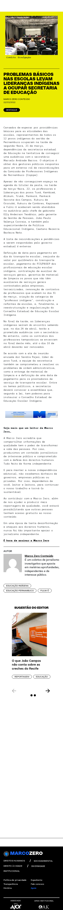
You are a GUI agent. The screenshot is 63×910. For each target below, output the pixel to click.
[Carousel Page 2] (31, 695)
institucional (12, 871)
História (8, 888)
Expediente (36, 880)
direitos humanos (14, 861)
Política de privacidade (15, 880)
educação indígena (17, 586)
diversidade (38, 866)
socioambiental (43, 861)
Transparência (11, 884)
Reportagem (22, 677)
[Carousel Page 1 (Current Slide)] (28, 695)
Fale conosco (37, 884)
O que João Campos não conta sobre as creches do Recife (26, 664)
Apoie (34, 888)
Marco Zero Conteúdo (17, 99)
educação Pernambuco (20, 591)
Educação (42, 677)
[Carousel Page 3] (35, 695)
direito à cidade (13, 866)
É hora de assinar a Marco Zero (26, 540)
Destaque (11, 110)
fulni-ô (44, 591)
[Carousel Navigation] (31, 691)
